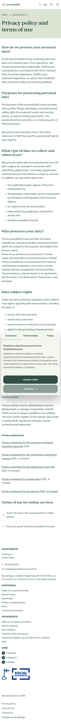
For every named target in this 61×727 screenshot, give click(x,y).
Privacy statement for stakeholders (21, 479)
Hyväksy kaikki (30, 379)
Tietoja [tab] (50, 335)
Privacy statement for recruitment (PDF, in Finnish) (30, 491)
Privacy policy (8, 703)
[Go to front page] (11, 4)
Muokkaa (28, 389)
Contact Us (7, 713)
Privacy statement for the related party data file (28, 467)
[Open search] (51, 4)
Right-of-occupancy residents (16, 622)
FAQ (4, 641)
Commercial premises (12, 610)
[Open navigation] (57, 4)
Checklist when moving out (15, 633)
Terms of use (8, 708)
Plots (4, 606)
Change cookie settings (13, 717)
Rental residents (10, 626)
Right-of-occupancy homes (15, 590)
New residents (9, 629)
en (45, 4)
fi (40, 4)
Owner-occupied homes (13, 602)
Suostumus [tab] (11, 335)
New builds (7, 598)
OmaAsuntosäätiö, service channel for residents (26, 637)
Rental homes (8, 594)
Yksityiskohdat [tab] (30, 335)
